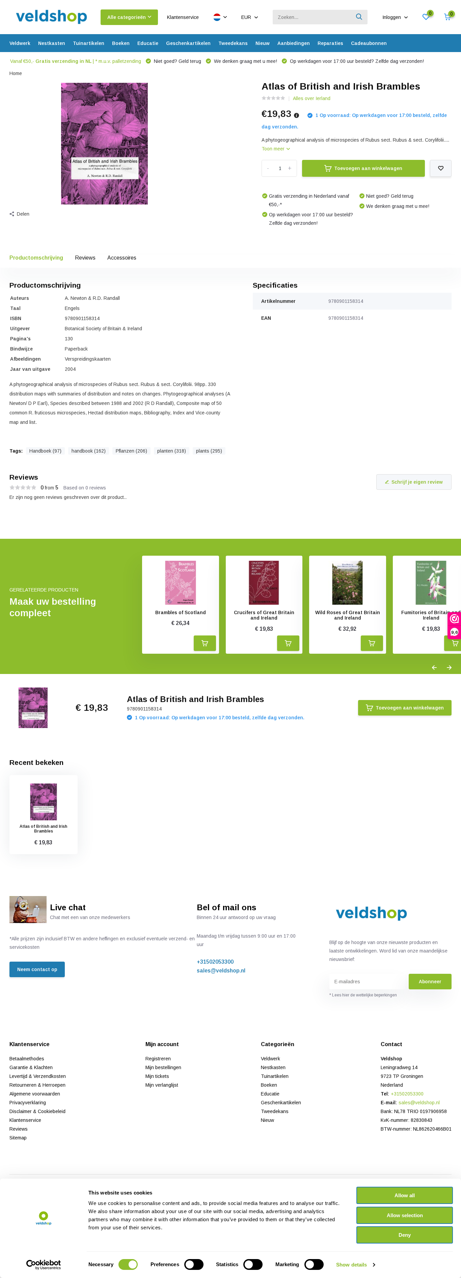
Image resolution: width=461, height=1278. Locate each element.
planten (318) (171, 451)
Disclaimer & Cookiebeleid (37, 1111)
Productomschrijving (36, 258)
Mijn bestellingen (163, 1067)
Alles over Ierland (311, 98)
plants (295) (209, 451)
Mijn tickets (157, 1076)
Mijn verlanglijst (161, 1085)
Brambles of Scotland (180, 612)
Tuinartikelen (88, 43)
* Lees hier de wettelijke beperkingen (363, 995)
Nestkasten (51, 43)
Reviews (85, 258)
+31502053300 (215, 962)
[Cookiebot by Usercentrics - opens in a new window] (43, 1265)
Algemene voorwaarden (34, 1093)
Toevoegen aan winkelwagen (368, 168)
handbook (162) (89, 451)
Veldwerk (19, 43)
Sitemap (18, 1137)
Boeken (121, 43)
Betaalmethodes (26, 1058)
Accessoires (121, 258)
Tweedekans (233, 43)
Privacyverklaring (27, 1102)
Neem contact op (37, 969)
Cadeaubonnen (369, 43)
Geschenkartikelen (188, 43)
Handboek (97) (45, 451)
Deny (405, 1235)
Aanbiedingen (293, 43)
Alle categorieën (126, 17)
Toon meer (274, 148)
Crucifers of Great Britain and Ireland (264, 615)
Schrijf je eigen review (417, 482)
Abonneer (430, 981)
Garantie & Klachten (31, 1067)
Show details (351, 1265)
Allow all (405, 1195)
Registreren (158, 1058)
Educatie (147, 43)
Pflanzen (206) (131, 451)
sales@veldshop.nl (221, 970)
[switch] (194, 1264)
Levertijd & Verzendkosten (37, 1076)
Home (15, 73)
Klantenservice (183, 17)
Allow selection (405, 1215)
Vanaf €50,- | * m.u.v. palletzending (75, 61)
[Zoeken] (359, 17)
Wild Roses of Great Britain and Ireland (347, 615)
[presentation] (434, 668)
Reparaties (330, 43)
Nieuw (262, 43)
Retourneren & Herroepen (37, 1085)
